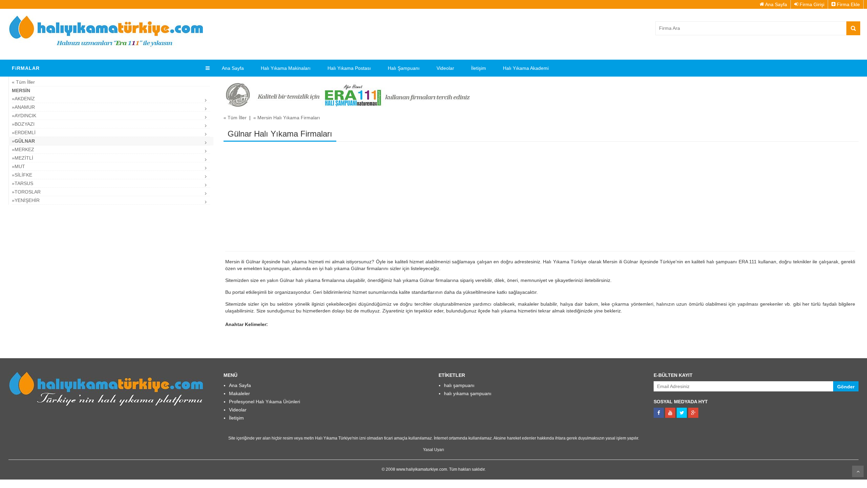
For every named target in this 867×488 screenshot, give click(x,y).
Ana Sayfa (775, 4)
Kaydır (858, 471)
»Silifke (22, 175)
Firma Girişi (811, 4)
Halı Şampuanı (404, 68)
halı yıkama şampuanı (467, 393)
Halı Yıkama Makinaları (286, 68)
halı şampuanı (459, 385)
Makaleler (239, 393)
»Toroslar (26, 192)
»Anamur (23, 107)
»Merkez (23, 149)
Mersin (21, 90)
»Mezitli (22, 158)
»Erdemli (24, 132)
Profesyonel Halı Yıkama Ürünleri (264, 401)
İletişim (478, 68)
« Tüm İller (23, 82)
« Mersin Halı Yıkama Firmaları (286, 117)
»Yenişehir (26, 200)
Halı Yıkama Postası (349, 68)
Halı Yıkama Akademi (526, 68)
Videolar (445, 68)
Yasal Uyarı (433, 449)
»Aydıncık (24, 115)
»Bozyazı (23, 124)
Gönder (845, 386)
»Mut (18, 166)
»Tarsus (22, 183)
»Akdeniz (23, 98)
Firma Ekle (848, 4)
